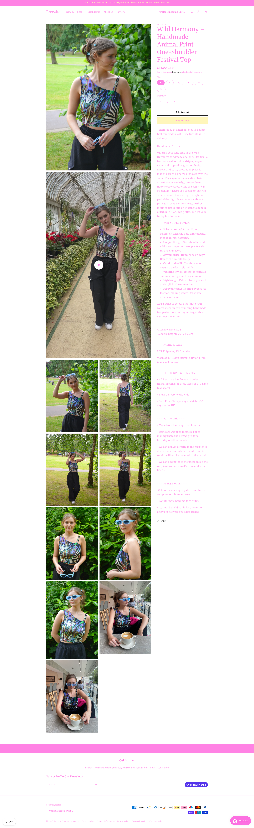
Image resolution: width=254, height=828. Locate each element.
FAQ (152, 767)
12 (189, 82)
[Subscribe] (95, 784)
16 (161, 89)
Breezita (57, 821)
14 (199, 82)
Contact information (106, 821)
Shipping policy (156, 821)
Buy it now (182, 120)
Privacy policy (88, 821)
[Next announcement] (207, 3)
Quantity (161, 96)
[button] (81, 12)
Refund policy (123, 821)
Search (88, 767)
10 (180, 83)
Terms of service (139, 821)
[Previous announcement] (47, 3)
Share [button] (164, 520)
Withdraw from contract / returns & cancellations (121, 767)
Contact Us (163, 767)
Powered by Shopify (70, 821)
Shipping (176, 72)
